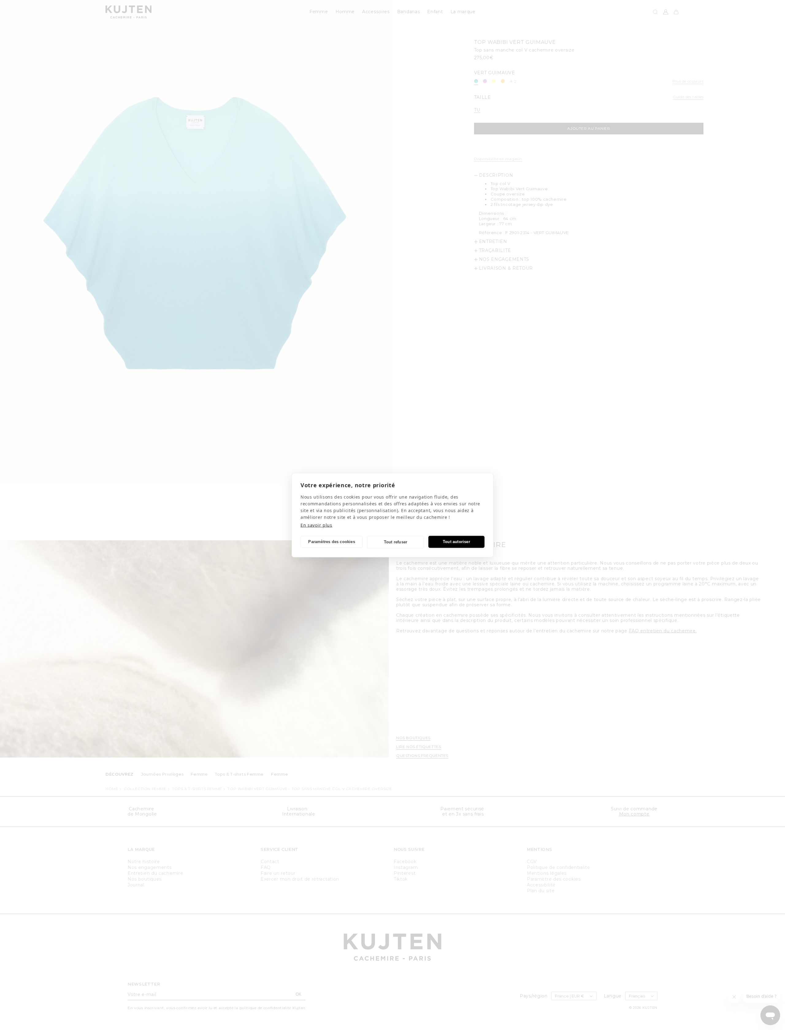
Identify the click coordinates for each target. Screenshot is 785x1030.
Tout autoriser (456, 541)
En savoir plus (316, 525)
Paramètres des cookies (331, 541)
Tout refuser (395, 542)
